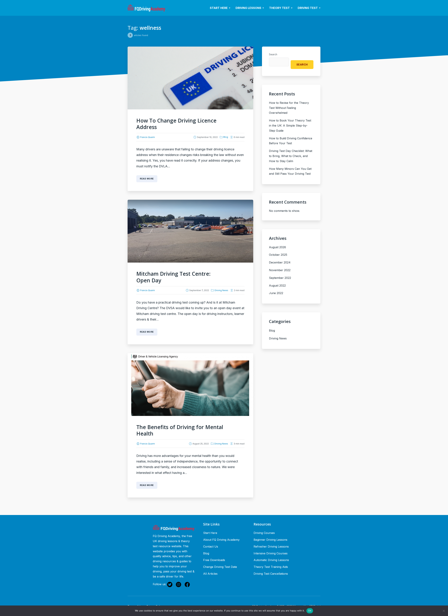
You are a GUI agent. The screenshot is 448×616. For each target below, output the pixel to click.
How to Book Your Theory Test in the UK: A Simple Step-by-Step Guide (290, 125)
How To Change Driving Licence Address (176, 124)
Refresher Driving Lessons (271, 546)
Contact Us (210, 546)
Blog (225, 137)
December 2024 (279, 262)
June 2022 (276, 293)
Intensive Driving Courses (271, 553)
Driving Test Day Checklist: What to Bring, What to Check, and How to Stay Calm (290, 156)
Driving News (221, 290)
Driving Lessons (248, 8)
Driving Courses (264, 533)
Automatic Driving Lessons (271, 560)
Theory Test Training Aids (271, 567)
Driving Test (308, 8)
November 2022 (279, 270)
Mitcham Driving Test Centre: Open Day (173, 277)
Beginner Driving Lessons (270, 539)
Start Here (219, 8)
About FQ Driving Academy (221, 539)
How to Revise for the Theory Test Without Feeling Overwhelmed (289, 108)
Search (273, 54)
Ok (309, 610)
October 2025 (278, 254)
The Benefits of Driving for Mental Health (179, 430)
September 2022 (280, 278)
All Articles (210, 573)
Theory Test (279, 8)
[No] (443, 610)
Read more (147, 178)
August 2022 (277, 285)
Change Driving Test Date (220, 567)
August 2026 (277, 247)
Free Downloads (214, 560)
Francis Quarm (147, 137)
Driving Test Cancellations (271, 573)
